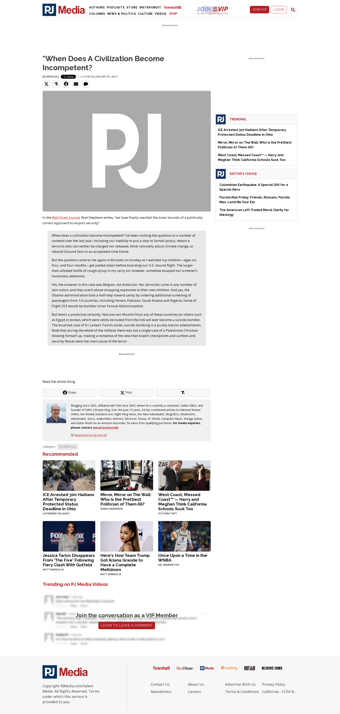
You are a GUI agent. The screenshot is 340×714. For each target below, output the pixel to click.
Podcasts (116, 7)
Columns (97, 14)
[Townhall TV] (174, 7)
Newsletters (161, 691)
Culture (145, 14)
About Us (196, 684)
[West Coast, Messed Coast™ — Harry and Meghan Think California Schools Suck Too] (184, 475)
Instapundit (150, 7)
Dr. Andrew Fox (168, 565)
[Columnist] (57, 413)
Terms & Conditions (242, 691)
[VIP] (173, 13)
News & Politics (121, 14)
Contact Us (160, 684)
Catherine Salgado (56, 513)
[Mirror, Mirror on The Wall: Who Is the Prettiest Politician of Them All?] (126, 475)
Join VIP (259, 9)
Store (132, 7)
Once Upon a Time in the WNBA (182, 558)
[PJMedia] (63, 9)
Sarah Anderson (111, 508)
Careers (194, 691)
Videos (160, 14)
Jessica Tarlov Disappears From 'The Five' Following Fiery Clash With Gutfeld (69, 560)
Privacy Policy (273, 684)
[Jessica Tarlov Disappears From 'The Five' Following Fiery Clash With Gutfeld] (69, 535)
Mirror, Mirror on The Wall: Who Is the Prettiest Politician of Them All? (125, 499)
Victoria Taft (167, 513)
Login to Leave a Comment (126, 625)
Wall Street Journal (66, 217)
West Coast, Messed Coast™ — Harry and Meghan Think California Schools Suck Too (182, 501)
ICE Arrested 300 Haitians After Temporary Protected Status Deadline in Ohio (68, 501)
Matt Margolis (53, 569)
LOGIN (278, 9)
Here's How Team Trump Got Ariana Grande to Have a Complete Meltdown (125, 562)
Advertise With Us (240, 684)
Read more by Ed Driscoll (91, 435)
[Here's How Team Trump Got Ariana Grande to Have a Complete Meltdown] (126, 535)
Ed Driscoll (50, 76)
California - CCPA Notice (280, 691)
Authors (97, 7)
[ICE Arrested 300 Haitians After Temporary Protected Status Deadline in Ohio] (69, 475)
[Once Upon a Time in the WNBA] (184, 535)
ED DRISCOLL (68, 446)
